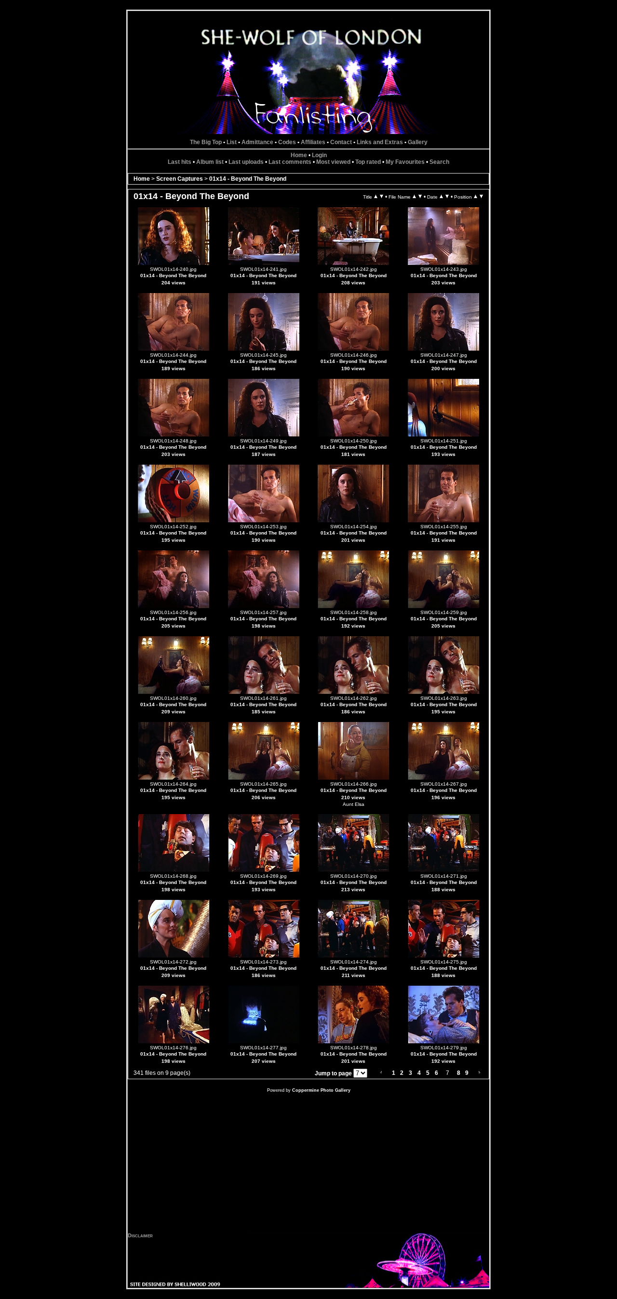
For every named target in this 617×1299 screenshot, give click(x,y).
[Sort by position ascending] (475, 196)
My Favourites (405, 162)
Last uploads (246, 162)
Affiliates (313, 142)
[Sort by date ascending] (441, 196)
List (232, 142)
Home (299, 155)
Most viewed (333, 162)
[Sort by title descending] (381, 196)
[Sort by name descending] (420, 196)
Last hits (179, 162)
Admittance (257, 142)
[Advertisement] (308, 1165)
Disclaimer (140, 1235)
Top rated (368, 162)
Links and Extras (380, 142)
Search (439, 162)
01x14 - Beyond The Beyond (247, 178)
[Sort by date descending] (447, 196)
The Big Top (206, 142)
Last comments (289, 162)
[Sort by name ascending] (414, 196)
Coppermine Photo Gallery (321, 1090)
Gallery (418, 142)
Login (319, 155)
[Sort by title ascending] (376, 196)
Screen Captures (179, 178)
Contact (341, 142)
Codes (287, 142)
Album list (210, 162)
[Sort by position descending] (481, 196)
